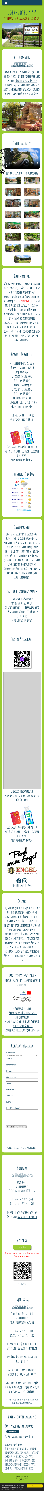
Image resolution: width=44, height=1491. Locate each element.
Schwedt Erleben (23, 1008)
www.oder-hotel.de (27, 1217)
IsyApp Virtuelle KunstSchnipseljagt (22, 1030)
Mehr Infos (19, 1489)
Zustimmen (35, 1486)
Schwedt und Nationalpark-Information (23, 1015)
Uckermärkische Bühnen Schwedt (23, 1021)
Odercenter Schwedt (23, 1026)
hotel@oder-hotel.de (26, 1212)
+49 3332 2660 (26, 1199)
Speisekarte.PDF (25, 791)
